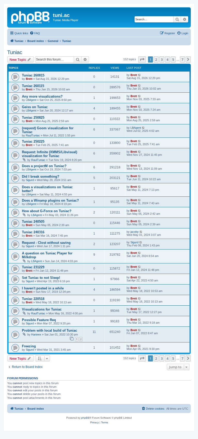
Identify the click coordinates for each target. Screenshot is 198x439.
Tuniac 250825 (33, 117)
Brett (29, 78)
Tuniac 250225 (33, 141)
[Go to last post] (139, 74)
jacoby (134, 231)
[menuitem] (35, 33)
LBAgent (31, 99)
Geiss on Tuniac (35, 107)
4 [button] (167, 59)
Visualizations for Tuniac (42, 309)
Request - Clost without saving (46, 243)
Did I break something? (40, 176)
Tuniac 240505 (33, 221)
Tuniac (14, 52)
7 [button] (182, 59)
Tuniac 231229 (33, 267)
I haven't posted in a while (43, 288)
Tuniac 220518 (33, 299)
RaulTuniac (33, 135)
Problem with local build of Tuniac (49, 330)
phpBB (85, 417)
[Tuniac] (31, 16)
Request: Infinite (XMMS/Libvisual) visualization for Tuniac (49, 154)
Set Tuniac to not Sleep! (41, 278)
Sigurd (30, 180)
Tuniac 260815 (33, 75)
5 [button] (173, 59)
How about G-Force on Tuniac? (46, 211)
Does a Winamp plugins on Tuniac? (50, 200)
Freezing (29, 346)
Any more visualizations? (42, 96)
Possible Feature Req (39, 320)
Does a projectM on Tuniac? (44, 166)
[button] (142, 59)
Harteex (36, 334)
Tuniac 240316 (33, 232)
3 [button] (162, 59)
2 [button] (156, 59)
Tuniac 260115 (33, 86)
